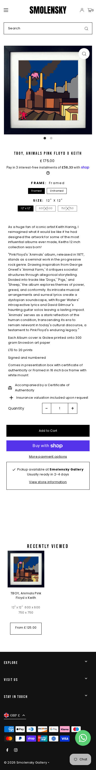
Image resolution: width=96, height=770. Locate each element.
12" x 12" (25, 208)
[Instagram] (15, 750)
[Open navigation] (14, 10)
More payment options (48, 456)
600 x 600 (46, 208)
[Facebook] (7, 750)
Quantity (16, 408)
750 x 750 (67, 208)
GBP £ (15, 715)
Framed (36, 191)
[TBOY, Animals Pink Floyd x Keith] (26, 569)
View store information (48, 482)
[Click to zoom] (84, 53)
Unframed (57, 191)
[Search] (86, 28)
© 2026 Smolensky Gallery (25, 762)
